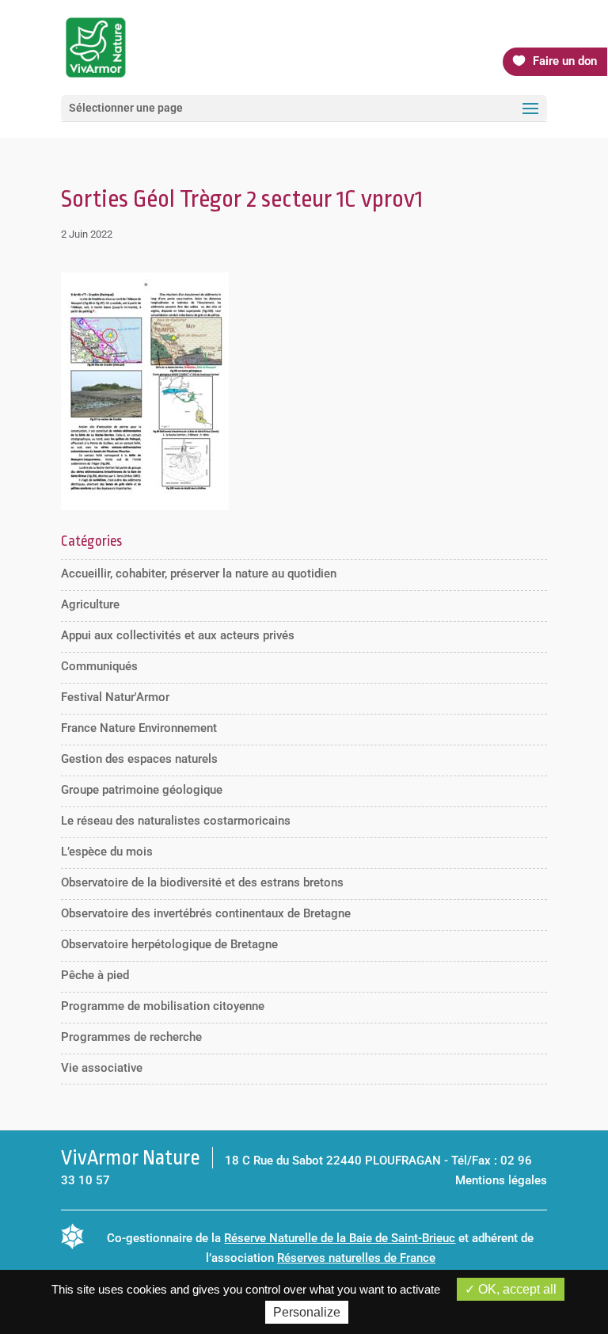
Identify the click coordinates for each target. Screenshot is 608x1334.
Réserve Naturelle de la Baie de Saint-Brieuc (339, 1238)
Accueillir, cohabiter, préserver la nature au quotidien (198, 573)
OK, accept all (516, 1289)
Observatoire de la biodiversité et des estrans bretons (202, 882)
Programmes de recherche (131, 1037)
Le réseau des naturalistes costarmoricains (176, 821)
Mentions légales (501, 1180)
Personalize (306, 1312)
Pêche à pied (95, 975)
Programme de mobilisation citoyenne (162, 1006)
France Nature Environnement (139, 728)
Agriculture (90, 604)
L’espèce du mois (107, 851)
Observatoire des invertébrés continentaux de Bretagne (206, 913)
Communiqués (99, 666)
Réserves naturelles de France (356, 1258)
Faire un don (565, 61)
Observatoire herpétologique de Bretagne (169, 944)
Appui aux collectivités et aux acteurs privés (177, 635)
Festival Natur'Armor (115, 697)
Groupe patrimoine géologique (141, 790)
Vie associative (101, 1068)
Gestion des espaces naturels (139, 759)
